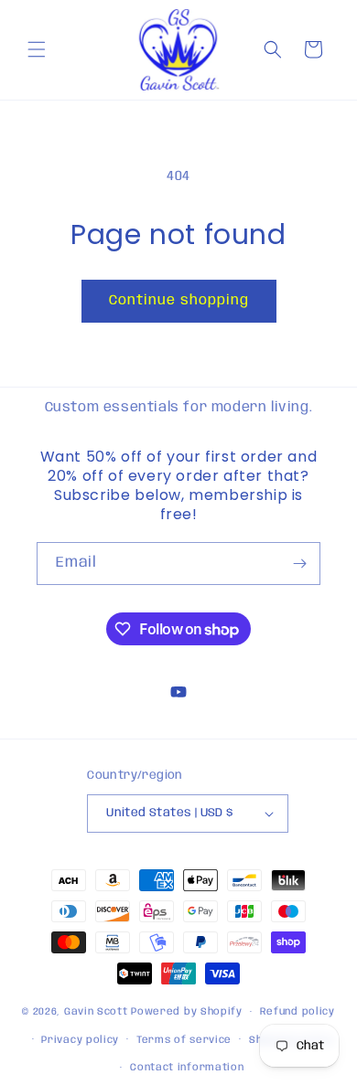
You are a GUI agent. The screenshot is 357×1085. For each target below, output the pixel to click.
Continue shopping (179, 300)
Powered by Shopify (187, 1011)
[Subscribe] (299, 563)
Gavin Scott (97, 1011)
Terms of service (184, 1040)
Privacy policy (80, 1040)
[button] (36, 49)
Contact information (186, 1067)
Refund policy (297, 1011)
